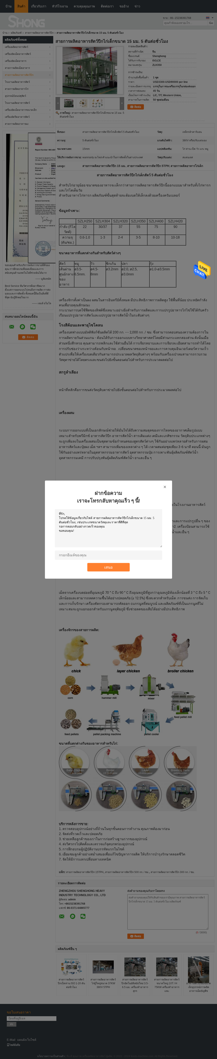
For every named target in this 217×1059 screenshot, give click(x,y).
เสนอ (108, 567)
